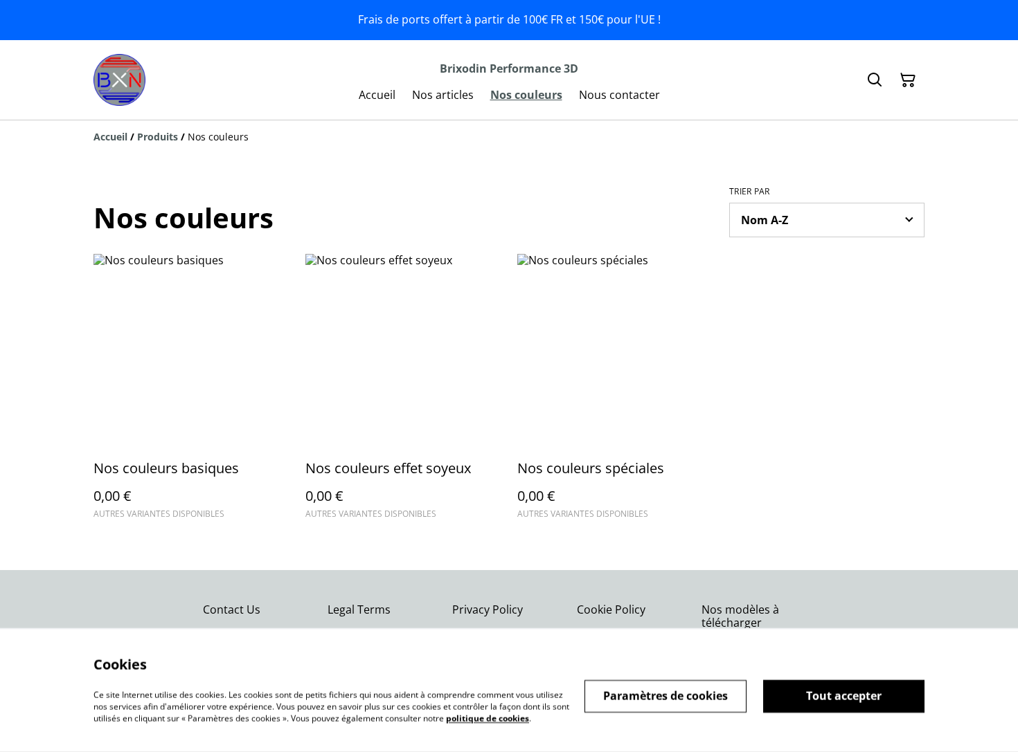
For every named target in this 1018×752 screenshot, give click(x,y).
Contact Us (231, 609)
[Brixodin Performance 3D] (119, 80)
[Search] (874, 80)
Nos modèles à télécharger (740, 616)
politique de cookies (487, 718)
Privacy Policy (487, 609)
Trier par (749, 191)
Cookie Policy (611, 609)
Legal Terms (359, 609)
